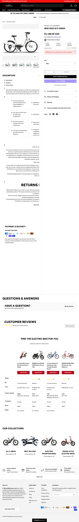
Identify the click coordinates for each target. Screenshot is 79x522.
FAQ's (30, 497)
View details (23, 372)
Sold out (66, 72)
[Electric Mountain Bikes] (49, 441)
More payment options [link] (60, 85)
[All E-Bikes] (11, 441)
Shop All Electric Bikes (13, 10)
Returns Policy (45, 493)
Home (4, 10)
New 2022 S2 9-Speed (10, 21)
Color (45, 60)
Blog (30, 494)
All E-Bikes (11, 451)
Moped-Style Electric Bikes (68, 452)
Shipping (8, 82)
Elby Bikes (46, 25)
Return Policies (38, 204)
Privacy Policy (45, 496)
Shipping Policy (45, 499)
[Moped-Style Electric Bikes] (68, 441)
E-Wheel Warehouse (10, 516)
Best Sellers (30, 451)
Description (9, 80)
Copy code (43, 17)
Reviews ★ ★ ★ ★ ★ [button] (39, 520)
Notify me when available (60, 76)
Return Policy (9, 85)
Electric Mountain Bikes (49, 452)
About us (31, 488)
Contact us (32, 491)
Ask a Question (70, 306)
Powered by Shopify (18, 516)
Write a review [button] (70, 326)
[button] (75, 5)
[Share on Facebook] (53, 114)
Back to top (39, 476)
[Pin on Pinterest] (57, 114)
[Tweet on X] (50, 114)
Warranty (43, 502)
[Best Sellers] (30, 441)
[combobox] (42, 5)
